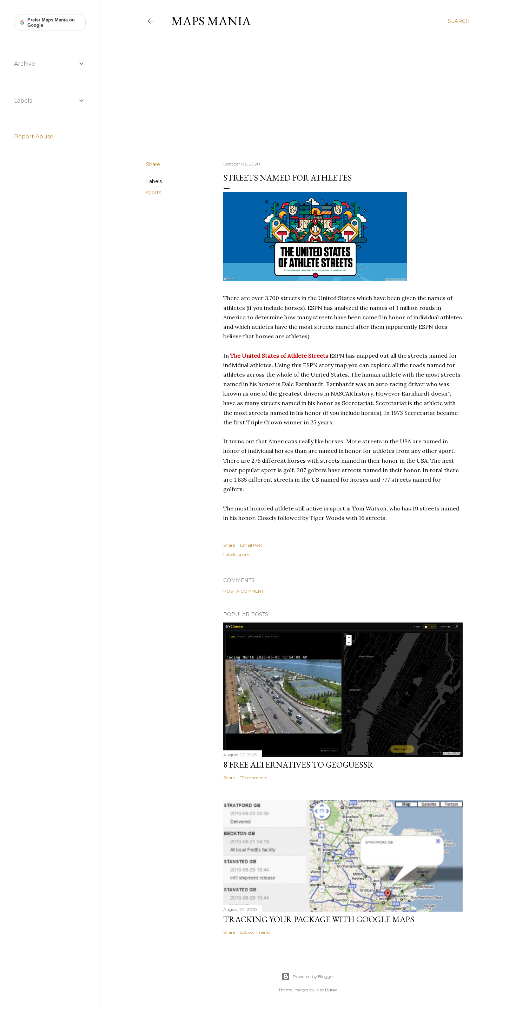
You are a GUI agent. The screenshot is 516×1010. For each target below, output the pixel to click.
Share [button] (153, 164)
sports (153, 192)
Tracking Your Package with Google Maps (318, 919)
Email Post (251, 545)
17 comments (253, 777)
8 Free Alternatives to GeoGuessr (298, 764)
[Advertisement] (308, 94)
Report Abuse (33, 136)
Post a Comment (243, 591)
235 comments (255, 932)
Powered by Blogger (313, 976)
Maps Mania (211, 21)
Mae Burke (326, 989)
